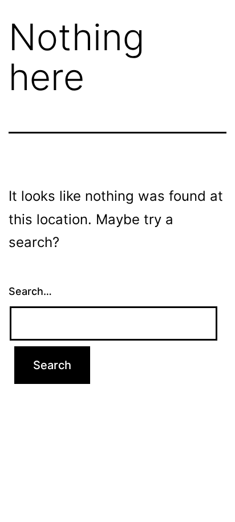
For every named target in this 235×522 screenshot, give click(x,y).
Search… (30, 291)
